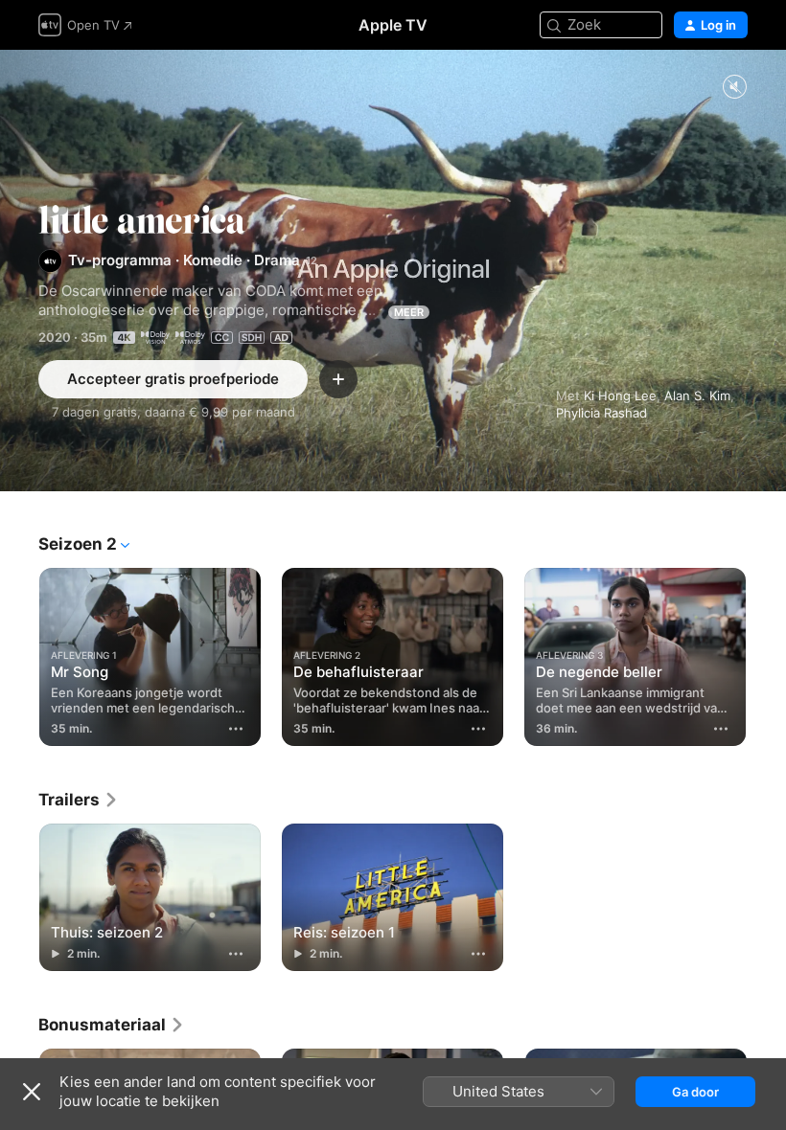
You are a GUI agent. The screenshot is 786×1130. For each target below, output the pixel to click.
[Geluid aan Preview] (734, 87)
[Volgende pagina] (766, 653)
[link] (78, 799)
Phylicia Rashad (601, 412)
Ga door (695, 1091)
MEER (409, 312)
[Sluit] (31, 1091)
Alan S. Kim (697, 395)
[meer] (235, 728)
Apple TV (393, 24)
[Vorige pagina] (19, 653)
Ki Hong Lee (620, 395)
